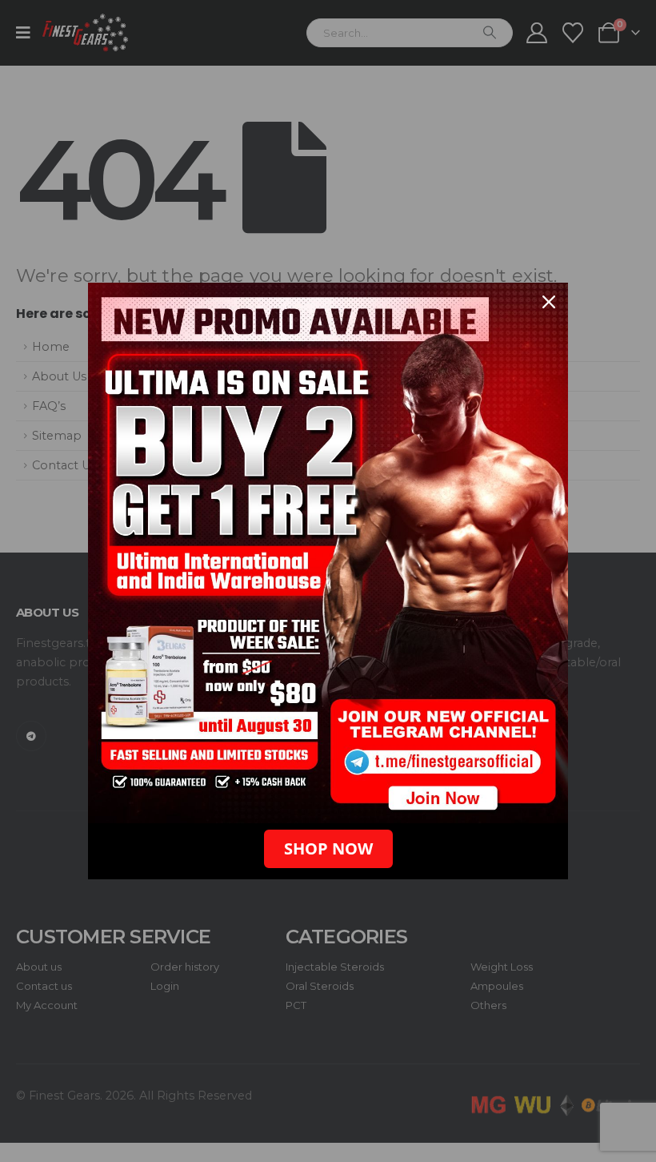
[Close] (549, 302)
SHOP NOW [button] (328, 848)
